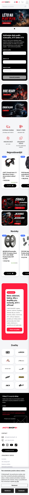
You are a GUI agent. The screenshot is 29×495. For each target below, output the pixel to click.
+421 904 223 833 (9, 440)
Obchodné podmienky (7, 466)
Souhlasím (21, 490)
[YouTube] (11, 444)
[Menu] (27, 2)
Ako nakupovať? (6, 461)
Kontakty (4, 459)
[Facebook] (3, 444)
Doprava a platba (6, 464)
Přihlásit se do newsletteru (10, 418)
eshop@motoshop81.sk (11, 437)
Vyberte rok (6, 58)
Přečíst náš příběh (14, 329)
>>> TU (17, 481)
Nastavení (14, 485)
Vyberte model (6, 67)
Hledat (25, 6)
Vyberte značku (7, 50)
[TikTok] (15, 444)
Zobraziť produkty (14, 77)
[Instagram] (7, 444)
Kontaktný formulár (9, 450)
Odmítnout (8, 490)
